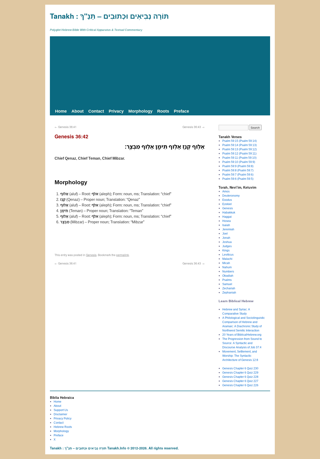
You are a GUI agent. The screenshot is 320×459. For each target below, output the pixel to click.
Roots (163, 111)
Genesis (91, 255)
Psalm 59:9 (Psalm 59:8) (237, 166)
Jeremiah (228, 229)
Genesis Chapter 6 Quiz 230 (240, 368)
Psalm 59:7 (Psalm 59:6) (237, 174)
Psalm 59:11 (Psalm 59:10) (239, 158)
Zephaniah (229, 292)
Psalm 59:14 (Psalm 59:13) (239, 145)
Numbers (228, 271)
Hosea (226, 221)
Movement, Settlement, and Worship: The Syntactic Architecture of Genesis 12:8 (240, 355)
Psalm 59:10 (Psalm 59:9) (238, 162)
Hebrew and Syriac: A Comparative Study (236, 311)
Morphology (140, 111)
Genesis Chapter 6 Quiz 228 (240, 377)
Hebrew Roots (63, 427)
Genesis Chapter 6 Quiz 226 (240, 385)
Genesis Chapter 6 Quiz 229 (240, 373)
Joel (225, 233)
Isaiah (226, 225)
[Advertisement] (160, 71)
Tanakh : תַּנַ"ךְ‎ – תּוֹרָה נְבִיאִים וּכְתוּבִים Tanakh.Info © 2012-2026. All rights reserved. (114, 448)
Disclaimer (60, 414)
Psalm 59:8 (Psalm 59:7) (237, 170)
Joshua (227, 242)
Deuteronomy (231, 196)
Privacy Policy (62, 418)
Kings (226, 250)
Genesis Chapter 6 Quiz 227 (240, 381)
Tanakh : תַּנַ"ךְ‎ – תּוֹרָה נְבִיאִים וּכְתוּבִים (109, 16)
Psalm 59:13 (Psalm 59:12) (239, 149)
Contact (96, 111)
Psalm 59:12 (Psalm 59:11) (239, 153)
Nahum (227, 267)
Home (61, 111)
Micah (226, 263)
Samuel (227, 284)
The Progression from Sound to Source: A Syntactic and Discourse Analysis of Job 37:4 (242, 343)
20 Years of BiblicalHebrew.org (241, 335)
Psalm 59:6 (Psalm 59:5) (237, 179)
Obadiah (227, 276)
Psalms (227, 280)
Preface (181, 111)
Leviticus (228, 255)
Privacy (116, 111)
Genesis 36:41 (66, 127)
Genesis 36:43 (193, 127)
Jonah (226, 238)
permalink (122, 255)
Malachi (227, 259)
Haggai (227, 217)
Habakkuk (228, 212)
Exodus (227, 200)
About (77, 111)
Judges (227, 246)
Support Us (61, 410)
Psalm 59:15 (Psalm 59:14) (239, 141)
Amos (226, 191)
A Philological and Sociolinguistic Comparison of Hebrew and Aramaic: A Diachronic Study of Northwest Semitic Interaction (243, 324)
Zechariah (228, 288)
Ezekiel (227, 204)
